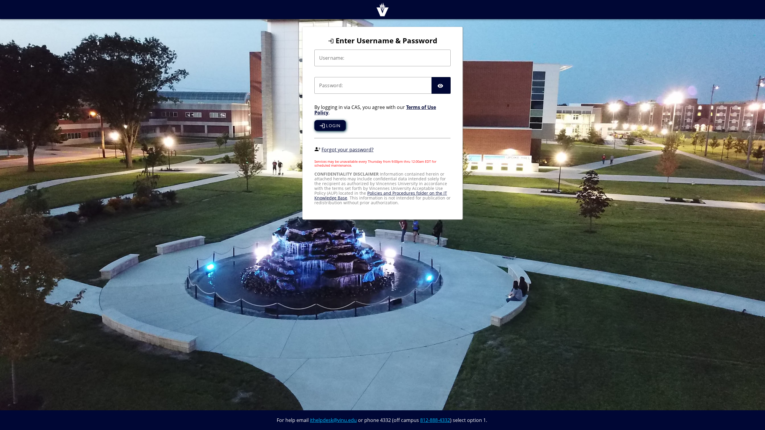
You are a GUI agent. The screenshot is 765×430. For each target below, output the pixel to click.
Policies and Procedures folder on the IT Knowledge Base (380, 195)
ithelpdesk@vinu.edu (333, 420)
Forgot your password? (348, 149)
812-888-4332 (435, 420)
